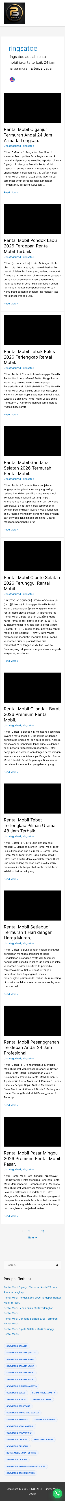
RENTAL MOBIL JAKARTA (43, 1393)
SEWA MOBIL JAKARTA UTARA (20, 1366)
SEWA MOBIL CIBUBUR (16, 1439)
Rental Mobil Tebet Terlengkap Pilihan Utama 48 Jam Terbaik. (29, 825)
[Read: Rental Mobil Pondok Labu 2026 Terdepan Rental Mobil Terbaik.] (32, 218)
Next (32, 1237)
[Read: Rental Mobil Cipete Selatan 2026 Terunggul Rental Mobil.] (32, 556)
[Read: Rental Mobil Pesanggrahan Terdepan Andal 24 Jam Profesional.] (32, 1020)
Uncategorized (12, 145)
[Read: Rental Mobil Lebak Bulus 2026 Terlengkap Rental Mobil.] (32, 329)
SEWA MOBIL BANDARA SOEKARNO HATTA (25, 1466)
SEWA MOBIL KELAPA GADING (20, 1426)
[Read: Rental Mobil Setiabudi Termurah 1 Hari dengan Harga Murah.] (32, 905)
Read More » (11, 193)
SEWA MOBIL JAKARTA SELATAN (21, 1353)
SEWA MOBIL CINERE (43, 1439)
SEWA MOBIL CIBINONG (17, 1446)
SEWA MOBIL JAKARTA (16, 1346)
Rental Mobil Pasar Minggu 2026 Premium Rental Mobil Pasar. (32, 1158)
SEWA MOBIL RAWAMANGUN (19, 1433)
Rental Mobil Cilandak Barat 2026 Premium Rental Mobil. (32, 714)
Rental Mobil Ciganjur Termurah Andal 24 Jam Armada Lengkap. (28, 135)
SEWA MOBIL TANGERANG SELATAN (22, 1413)
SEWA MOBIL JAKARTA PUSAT (20, 1379)
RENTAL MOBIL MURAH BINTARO (21, 1453)
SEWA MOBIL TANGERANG (18, 1406)
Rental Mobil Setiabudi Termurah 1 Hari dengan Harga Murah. (28, 932)
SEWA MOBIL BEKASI (15, 1393)
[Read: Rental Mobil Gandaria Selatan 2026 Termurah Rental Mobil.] (32, 440)
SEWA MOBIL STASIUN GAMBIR (20, 1473)
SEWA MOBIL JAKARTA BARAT (20, 1373)
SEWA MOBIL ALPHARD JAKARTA (21, 1386)
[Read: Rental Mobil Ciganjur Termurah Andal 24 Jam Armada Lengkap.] (32, 107)
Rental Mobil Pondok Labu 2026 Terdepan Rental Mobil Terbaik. (30, 246)
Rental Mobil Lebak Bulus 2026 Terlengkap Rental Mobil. (29, 357)
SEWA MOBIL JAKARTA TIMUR (20, 1359)
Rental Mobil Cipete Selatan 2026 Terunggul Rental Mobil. (32, 583)
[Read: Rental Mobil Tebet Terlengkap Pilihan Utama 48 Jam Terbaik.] (32, 798)
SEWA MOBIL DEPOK (41, 1399)
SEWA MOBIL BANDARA (17, 1419)
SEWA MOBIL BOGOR (16, 1399)
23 (42, 1231)
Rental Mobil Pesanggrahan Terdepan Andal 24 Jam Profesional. (31, 1047)
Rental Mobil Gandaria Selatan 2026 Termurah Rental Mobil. (27, 468)
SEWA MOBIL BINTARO (44, 1419)
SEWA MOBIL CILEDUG (16, 1459)
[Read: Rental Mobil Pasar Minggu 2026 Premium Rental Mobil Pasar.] (32, 1131)
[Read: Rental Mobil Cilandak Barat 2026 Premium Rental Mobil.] (32, 687)
